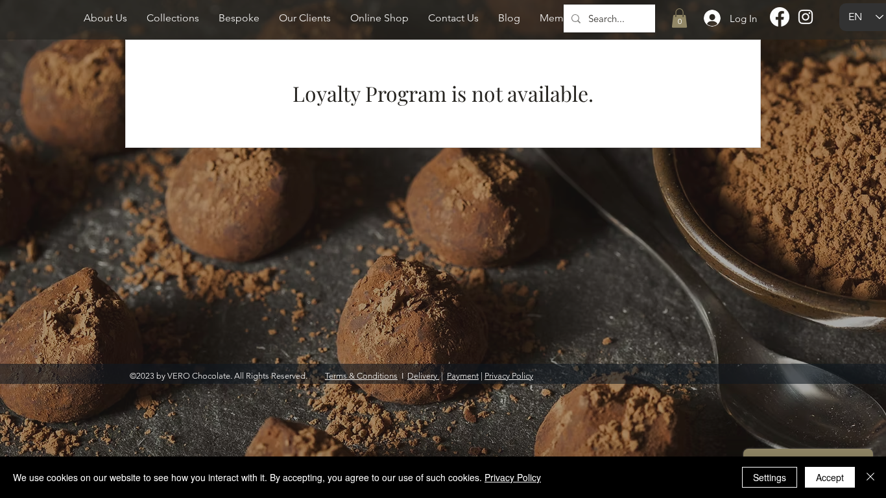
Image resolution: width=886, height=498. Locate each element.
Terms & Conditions (361, 376)
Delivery (423, 376)
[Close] (870, 477)
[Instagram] (805, 17)
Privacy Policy (509, 376)
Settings (769, 477)
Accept (830, 477)
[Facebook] (779, 17)
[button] (679, 18)
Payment (463, 376)
